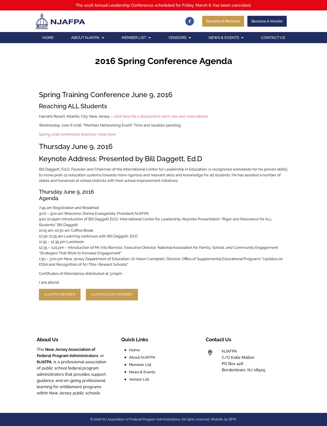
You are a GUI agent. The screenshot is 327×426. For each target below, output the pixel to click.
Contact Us (273, 37)
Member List (134, 37)
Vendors (177, 37)
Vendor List (139, 379)
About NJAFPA (85, 37)
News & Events (224, 37)
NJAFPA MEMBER (59, 294)
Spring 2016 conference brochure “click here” (78, 134)
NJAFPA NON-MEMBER (111, 294)
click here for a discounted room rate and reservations (161, 116)
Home (48, 37)
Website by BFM (223, 419)
